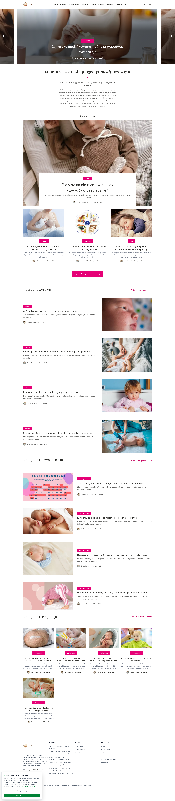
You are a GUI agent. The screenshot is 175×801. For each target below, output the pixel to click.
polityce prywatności (28, 786)
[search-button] (145, 4)
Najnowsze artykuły (60, 4)
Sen (87, 179)
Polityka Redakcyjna (76, 785)
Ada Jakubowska (80, 746)
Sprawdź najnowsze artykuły (87, 274)
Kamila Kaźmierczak (81, 753)
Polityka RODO (65, 785)
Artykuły (52, 742)
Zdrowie (71, 4)
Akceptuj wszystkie (22, 795)
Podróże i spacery (121, 4)
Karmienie (87, 41)
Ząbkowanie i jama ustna (95, 4)
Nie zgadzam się (22, 791)
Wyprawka (104, 762)
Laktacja (43, 241)
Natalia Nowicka (80, 749)
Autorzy (78, 742)
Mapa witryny (87, 785)
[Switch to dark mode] (150, 4)
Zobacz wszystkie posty (141, 290)
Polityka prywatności (47, 785)
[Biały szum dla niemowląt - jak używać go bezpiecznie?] (87, 163)
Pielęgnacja (109, 4)
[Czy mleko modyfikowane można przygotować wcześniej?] (88, 36)
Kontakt (57, 785)
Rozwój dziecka (80, 4)
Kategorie (105, 742)
